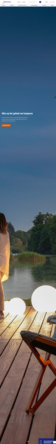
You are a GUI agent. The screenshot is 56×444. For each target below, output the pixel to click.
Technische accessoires (22, 5)
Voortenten (44, 5)
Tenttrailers (12, 5)
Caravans (3, 5)
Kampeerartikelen (34, 5)
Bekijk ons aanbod (6, 125)
